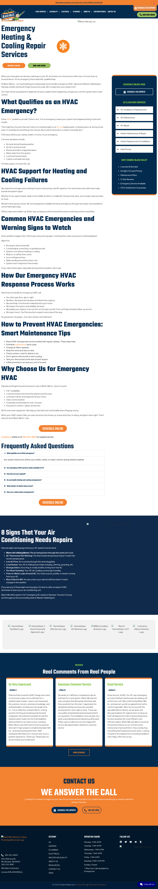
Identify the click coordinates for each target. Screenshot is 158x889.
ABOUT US (53, 861)
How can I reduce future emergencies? (20, 492)
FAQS (51, 873)
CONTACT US (54, 869)
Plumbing (76, 11)
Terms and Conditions (97, 884)
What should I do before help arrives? (20, 486)
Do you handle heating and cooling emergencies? (24, 480)
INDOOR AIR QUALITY (58, 857)
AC (50, 842)
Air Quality (54, 11)
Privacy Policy (81, 884)
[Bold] (140, 842)
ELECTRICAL (54, 853)
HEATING (52, 846)
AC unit (60, 127)
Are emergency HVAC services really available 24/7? (25, 468)
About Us (87, 11)
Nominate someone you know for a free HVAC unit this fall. (79, 2)
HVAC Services (41, 11)
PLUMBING (53, 850)
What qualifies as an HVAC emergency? (20, 453)
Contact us (6, 437)
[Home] (136, 842)
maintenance (20, 344)
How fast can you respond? (16, 474)
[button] (52, 453)
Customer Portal (100, 11)
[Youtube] (131, 842)
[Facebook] (121, 842)
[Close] (154, 2)
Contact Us (112, 11)
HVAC (9, 119)
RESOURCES (54, 865)
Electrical (65, 11)
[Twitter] (126, 842)
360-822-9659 (148, 15)
